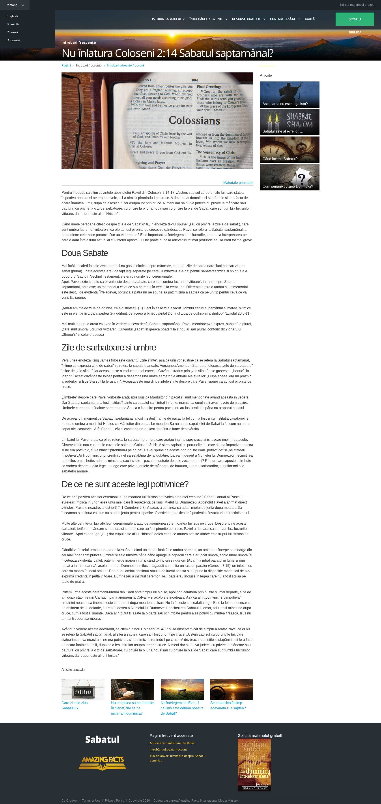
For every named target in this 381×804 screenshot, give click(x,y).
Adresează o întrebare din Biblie (172, 743)
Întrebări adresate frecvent (168, 749)
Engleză (12, 16)
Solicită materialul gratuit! (356, 4)
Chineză (12, 32)
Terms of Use (91, 800)
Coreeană (14, 40)
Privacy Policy (114, 800)
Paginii (66, 65)
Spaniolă (13, 24)
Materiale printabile (238, 182)
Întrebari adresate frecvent (125, 65)
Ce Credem (70, 800)
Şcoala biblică (355, 21)
